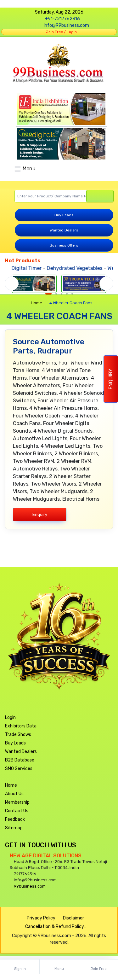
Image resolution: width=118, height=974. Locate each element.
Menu (28, 169)
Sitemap (14, 828)
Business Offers (64, 245)
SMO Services (18, 768)
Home (36, 302)
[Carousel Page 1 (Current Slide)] (48, 294)
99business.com (30, 886)
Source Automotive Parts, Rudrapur (48, 346)
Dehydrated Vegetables (70, 268)
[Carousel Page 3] (61, 294)
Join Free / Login (60, 32)
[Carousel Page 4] (67, 294)
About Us (14, 793)
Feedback (15, 819)
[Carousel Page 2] (56, 294)
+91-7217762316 (62, 18)
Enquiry (111, 379)
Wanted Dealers (64, 230)
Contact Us (16, 811)
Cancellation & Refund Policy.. (55, 926)
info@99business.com (66, 25)
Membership (17, 802)
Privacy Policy (41, 918)
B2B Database (19, 760)
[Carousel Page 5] (72, 294)
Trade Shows (18, 734)
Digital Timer (22, 268)
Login (10, 717)
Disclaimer (73, 918)
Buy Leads (64, 215)
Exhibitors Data (21, 726)
